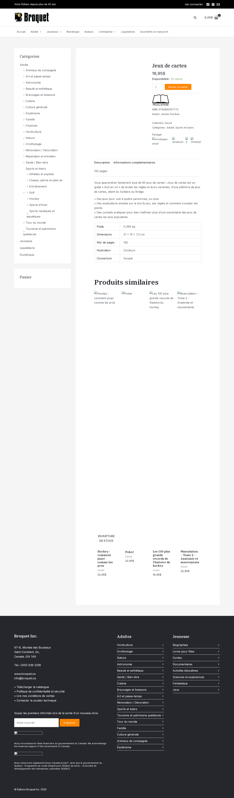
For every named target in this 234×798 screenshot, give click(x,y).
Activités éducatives (185, 670)
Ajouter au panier (178, 86)
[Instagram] (213, 4)
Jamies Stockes (170, 114)
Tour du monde (36, 222)
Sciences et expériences (188, 677)
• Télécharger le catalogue (31, 687)
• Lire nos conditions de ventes (34, 696)
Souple (128, 258)
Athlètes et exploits (41, 174)
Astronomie (33, 82)
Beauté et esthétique (39, 88)
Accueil (21, 31)
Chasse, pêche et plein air (46, 180)
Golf (32, 192)
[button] (195, 18)
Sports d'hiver (38, 205)
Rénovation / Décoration (42, 150)
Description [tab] (102, 162)
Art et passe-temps (38, 76)
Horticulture (33, 131)
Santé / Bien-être (37, 162)
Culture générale (36, 107)
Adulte (34, 31)
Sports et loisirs (36, 168)
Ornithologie (33, 144)
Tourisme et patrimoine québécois (139, 715)
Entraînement (38, 186)
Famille (30, 119)
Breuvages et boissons (40, 95)
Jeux (176, 689)
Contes (177, 657)
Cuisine (30, 101)
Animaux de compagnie (41, 70)
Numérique (72, 31)
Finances (31, 125)
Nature (30, 138)
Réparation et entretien (41, 156)
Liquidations (128, 31)
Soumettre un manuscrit (154, 31)
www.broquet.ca (24, 674)
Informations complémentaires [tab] (134, 162)
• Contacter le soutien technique (35, 700)
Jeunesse (52, 31)
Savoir (168, 122)
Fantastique (180, 683)
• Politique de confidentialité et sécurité (39, 691)
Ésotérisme (33, 113)
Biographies (180, 645)
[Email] (218, 4)
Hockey (34, 198)
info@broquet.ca (25, 678)
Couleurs (129, 250)
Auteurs (89, 31)
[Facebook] (208, 4)
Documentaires (182, 664)
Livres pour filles (183, 651)
